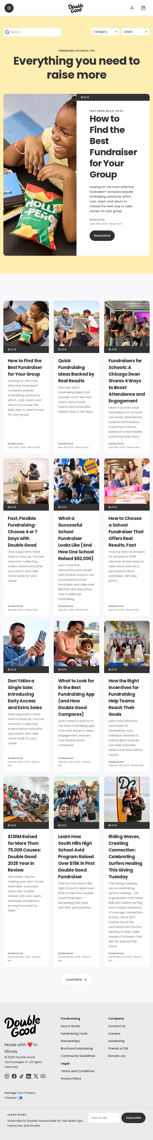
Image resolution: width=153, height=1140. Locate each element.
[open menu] (9, 8)
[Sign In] (132, 8)
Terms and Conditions (78, 1071)
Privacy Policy (71, 1078)
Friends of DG (118, 1048)
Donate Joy (117, 1056)
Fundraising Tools (74, 1033)
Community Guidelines (78, 1056)
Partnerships (70, 1041)
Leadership (116, 1041)
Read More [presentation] (102, 235)
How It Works (70, 1026)
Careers (114, 1033)
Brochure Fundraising (77, 1048)
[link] (26, 377)
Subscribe (133, 1118)
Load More (74, 979)
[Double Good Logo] (75, 8)
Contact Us (117, 1026)
